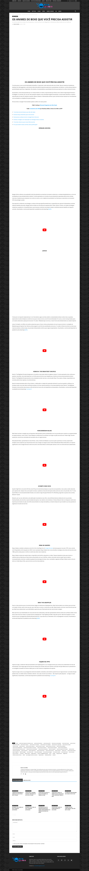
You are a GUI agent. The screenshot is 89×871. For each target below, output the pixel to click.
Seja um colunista (26, 0)
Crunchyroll (29, 389)
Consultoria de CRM (35, 108)
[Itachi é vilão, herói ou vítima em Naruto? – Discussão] (58, 802)
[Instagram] (70, 1)
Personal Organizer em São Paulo (48, 105)
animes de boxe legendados (17, 747)
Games (59, 11)
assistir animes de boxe (71, 750)
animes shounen (58, 750)
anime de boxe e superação (56, 744)
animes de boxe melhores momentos (30, 747)
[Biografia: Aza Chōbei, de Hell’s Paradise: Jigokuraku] (18, 802)
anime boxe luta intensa (38, 743)
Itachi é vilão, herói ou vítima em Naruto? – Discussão (57, 808)
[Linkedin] (26, 774)
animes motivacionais (40, 750)
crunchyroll (21, 753)
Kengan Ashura (33, 753)
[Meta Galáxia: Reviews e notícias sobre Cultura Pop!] (44, 5)
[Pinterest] (72, 1)
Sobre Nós (14, 0)
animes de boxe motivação (52, 747)
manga (54, 753)
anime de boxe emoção (66, 744)
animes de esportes (52, 749)
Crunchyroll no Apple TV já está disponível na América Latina (44, 794)
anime (17, 743)
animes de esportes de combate (62, 749)
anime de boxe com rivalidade (45, 744)
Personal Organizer (57, 0)
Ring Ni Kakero (41, 754)
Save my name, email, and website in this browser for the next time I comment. (29, 843)
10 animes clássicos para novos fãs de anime (24, 122)
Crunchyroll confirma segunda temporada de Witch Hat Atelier (30, 794)
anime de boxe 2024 (16, 744)
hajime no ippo (27, 753)
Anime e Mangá (50, 11)
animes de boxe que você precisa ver (19, 749)
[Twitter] (74, 1)
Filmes (39, 11)
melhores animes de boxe (17, 754)
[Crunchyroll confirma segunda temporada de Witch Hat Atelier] (31, 787)
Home (29, 11)
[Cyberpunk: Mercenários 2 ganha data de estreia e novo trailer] (18, 787)
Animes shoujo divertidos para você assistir (23, 114)
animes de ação (15, 746)
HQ (56, 11)
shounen (54, 754)
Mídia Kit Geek (48, 0)
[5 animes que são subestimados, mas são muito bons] (71, 802)
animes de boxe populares (62, 747)
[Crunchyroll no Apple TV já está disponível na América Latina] (44, 787)
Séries (43, 11)
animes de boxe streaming (42, 749)
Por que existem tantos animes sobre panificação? (25, 124)
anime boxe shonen (65, 743)
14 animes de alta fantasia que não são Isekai (24, 112)
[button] (75, 11)
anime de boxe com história (34, 744)
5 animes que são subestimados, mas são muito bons (70, 808)
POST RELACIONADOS (17, 780)
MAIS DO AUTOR (26, 780)
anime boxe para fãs (47, 743)
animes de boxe (22, 746)
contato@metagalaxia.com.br (39, 865)
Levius (50, 753)
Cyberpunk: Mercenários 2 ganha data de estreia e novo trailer (17, 794)
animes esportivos (24, 750)
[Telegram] (22, 760)
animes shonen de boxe (50, 750)
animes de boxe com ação (40, 746)
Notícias (34, 11)
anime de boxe (72, 743)
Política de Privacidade (36, 0)
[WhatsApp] (19, 760)
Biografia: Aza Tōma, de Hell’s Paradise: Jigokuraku (30, 808)
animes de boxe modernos (41, 747)
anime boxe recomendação (56, 743)
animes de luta (71, 749)
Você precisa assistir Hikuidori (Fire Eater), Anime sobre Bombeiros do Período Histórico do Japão (44, 810)
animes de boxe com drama (50, 746)
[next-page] (15, 815)
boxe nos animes (15, 753)
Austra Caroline (16, 24)
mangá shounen (49, 548)
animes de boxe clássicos (30, 746)
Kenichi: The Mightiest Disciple (43, 753)
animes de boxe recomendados (32, 749)
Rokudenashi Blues (48, 754)
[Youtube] (76, 1)
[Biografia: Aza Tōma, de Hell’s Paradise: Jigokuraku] (31, 802)
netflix (24, 754)
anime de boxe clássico (24, 744)
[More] (24, 760)
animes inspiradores (32, 750)
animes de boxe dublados (61, 746)
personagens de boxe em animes (31, 754)
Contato (19, 0)
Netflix (49, 209)
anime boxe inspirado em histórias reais (26, 743)
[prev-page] (13, 815)
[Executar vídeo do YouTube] (44, 230)
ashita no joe (64, 750)
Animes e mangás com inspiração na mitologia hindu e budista (28, 119)
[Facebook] (68, 1)
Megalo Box (65, 753)
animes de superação (16, 750)
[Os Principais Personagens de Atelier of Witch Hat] (71, 787)
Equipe (43, 0)
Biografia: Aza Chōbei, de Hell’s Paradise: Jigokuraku (17, 808)
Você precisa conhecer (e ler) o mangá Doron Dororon (26, 117)
